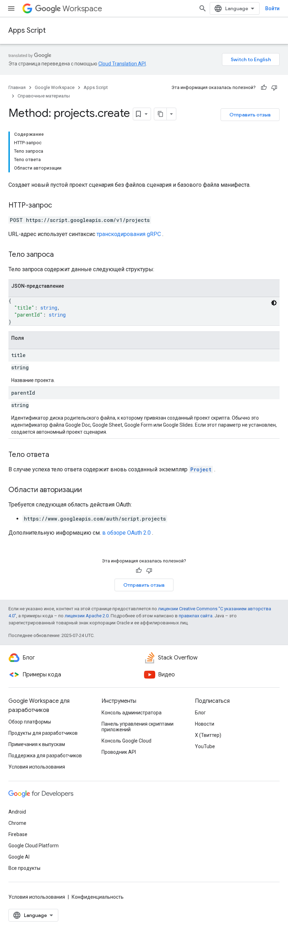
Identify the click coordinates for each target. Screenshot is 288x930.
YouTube (205, 746)
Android (17, 812)
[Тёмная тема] (274, 302)
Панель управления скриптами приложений (138, 726)
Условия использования (36, 767)
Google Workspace (54, 87)
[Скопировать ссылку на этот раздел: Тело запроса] (61, 255)
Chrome (17, 823)
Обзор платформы (29, 722)
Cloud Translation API (122, 63)
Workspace (82, 8)
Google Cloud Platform (33, 845)
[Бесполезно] (274, 87)
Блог (200, 712)
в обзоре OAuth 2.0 (126, 532)
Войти (272, 8)
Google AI (19, 857)
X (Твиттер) (208, 735)
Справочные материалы (44, 95)
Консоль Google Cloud (126, 741)
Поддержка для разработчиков (45, 755)
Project (200, 469)
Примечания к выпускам (36, 744)
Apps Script (27, 30)
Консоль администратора (132, 712)
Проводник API (119, 752)
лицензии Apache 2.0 (87, 615)
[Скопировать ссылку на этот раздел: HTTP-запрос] (59, 206)
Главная (17, 87)
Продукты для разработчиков (43, 733)
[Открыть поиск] (202, 8)
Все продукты (24, 868)
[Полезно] (263, 87)
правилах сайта (195, 615)
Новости (204, 724)
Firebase (17, 834)
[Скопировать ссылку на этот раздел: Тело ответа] (56, 455)
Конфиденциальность (98, 897)
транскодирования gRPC (129, 234)
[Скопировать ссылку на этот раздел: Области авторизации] (89, 490)
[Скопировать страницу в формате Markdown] (160, 114)
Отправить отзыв (250, 115)
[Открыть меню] (11, 8)
